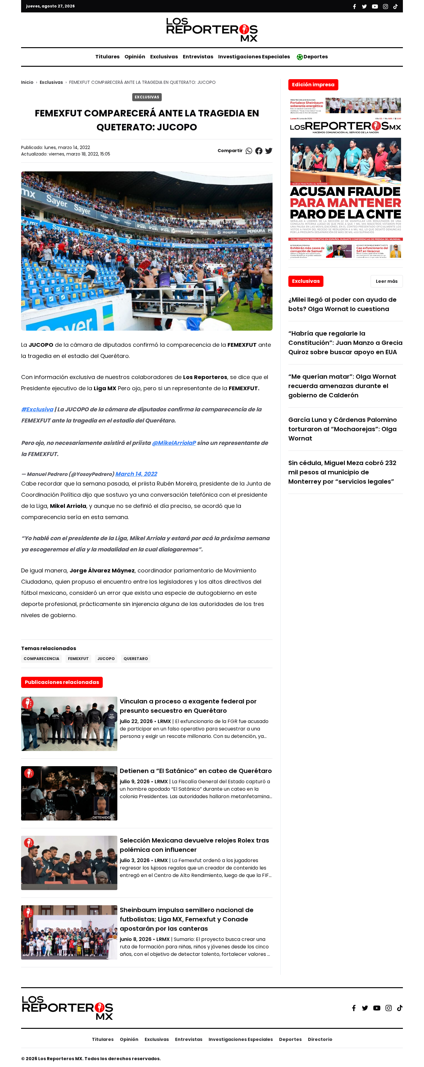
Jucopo (106, 658)
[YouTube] (377, 1008)
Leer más (387, 281)
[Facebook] (354, 1008)
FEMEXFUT (78, 658)
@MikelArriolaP (174, 443)
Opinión (134, 56)
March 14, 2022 (136, 474)
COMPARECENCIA (41, 658)
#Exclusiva (37, 409)
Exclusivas (164, 56)
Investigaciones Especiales (254, 56)
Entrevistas (198, 56)
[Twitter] (365, 1008)
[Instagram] (389, 1008)
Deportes (316, 56)
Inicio (27, 82)
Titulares (107, 56)
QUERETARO (136, 658)
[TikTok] (400, 1008)
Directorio (320, 1039)
